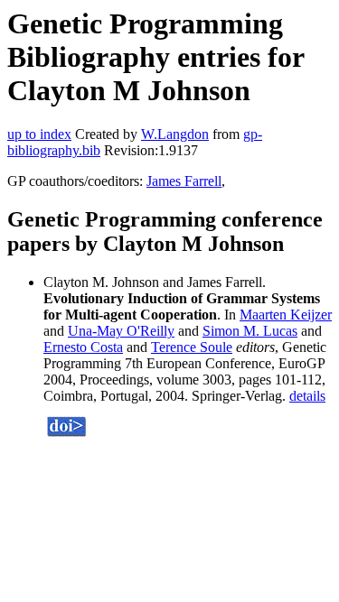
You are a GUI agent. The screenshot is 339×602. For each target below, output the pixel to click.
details (307, 395)
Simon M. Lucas (249, 330)
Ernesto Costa (83, 347)
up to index (39, 134)
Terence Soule (191, 347)
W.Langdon (175, 134)
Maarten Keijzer (286, 314)
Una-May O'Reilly (121, 330)
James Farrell (183, 181)
